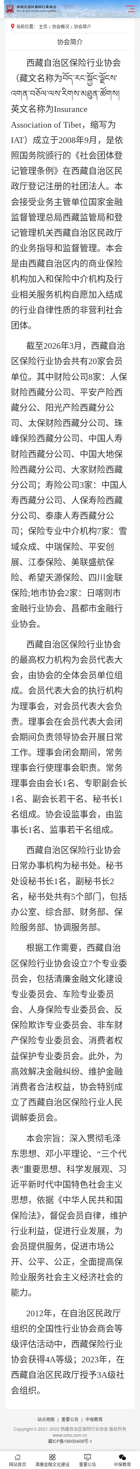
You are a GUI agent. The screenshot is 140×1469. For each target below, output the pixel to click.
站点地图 (46, 1419)
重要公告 (70, 1419)
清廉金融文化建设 (52, 1464)
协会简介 (82, 26)
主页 (43, 26)
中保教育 (94, 1419)
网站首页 (17, 1464)
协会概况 (60, 26)
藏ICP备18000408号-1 (70, 1441)
